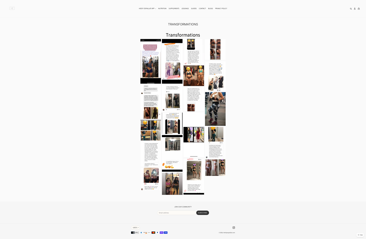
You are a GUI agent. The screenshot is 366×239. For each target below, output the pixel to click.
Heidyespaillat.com (229, 232)
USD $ (135, 228)
